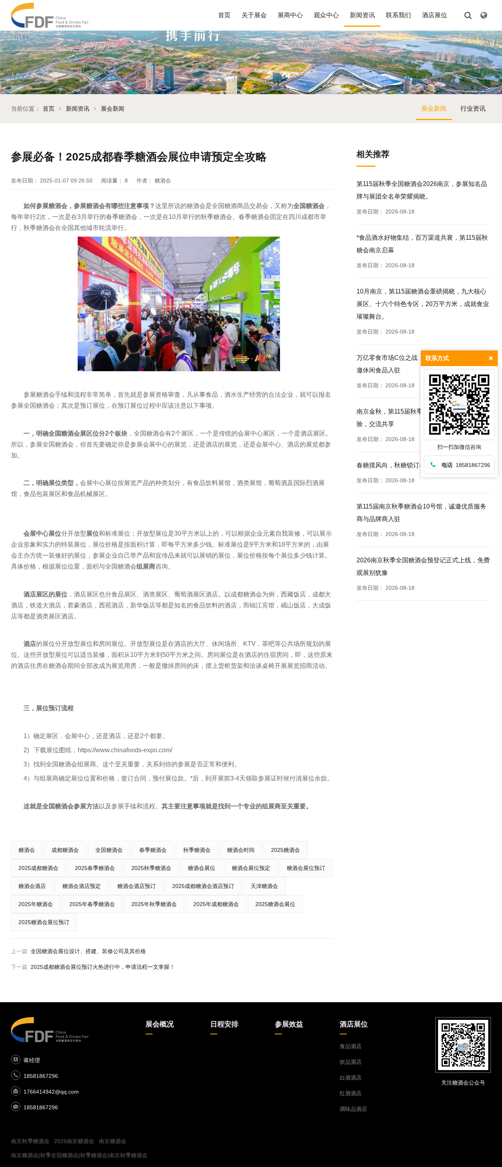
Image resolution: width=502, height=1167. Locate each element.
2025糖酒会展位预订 (43, 922)
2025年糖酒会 (35, 904)
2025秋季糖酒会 (151, 868)
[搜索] (467, 15)
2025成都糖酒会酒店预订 (203, 886)
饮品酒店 (351, 1062)
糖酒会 (26, 850)
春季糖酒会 (153, 850)
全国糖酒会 (109, 850)
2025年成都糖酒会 (216, 904)
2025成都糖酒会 (38, 868)
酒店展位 (434, 15)
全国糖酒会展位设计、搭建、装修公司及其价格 (88, 951)
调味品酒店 (353, 1109)
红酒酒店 (351, 1093)
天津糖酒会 (264, 886)
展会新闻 (112, 108)
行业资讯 (473, 108)
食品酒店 (351, 1046)
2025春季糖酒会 (95, 868)
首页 (224, 15)
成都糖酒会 (65, 850)
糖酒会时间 (241, 850)
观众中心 (326, 15)
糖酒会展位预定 (251, 868)
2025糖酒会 (285, 850)
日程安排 (224, 1024)
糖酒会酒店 (32, 886)
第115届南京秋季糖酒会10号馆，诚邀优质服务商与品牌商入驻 (421, 512)
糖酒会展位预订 (306, 868)
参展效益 (289, 1024)
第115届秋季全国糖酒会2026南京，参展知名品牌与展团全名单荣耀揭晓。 (421, 190)
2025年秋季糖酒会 (154, 904)
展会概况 (160, 1024)
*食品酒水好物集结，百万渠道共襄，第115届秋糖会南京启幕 (422, 243)
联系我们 (398, 15)
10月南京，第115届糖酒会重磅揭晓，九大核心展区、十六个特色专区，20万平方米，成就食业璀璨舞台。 (422, 304)
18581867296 (41, 1076)
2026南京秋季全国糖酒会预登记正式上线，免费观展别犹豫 (423, 566)
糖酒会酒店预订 (136, 886)
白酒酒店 (351, 1077)
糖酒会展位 (201, 868)
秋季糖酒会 (197, 850)
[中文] (483, 15)
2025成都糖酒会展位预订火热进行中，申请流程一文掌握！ (103, 967)
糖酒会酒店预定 (81, 886)
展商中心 (290, 15)
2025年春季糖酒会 (92, 904)
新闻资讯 (362, 15)
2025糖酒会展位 (275, 904)
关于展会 (254, 15)
